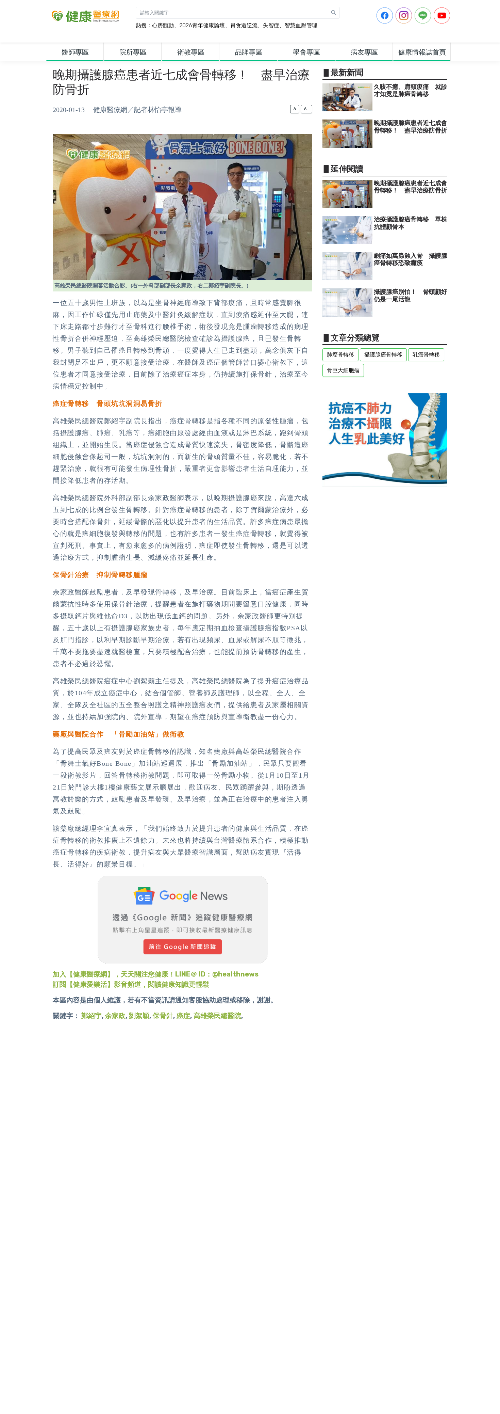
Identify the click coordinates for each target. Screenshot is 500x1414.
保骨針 (163, 1016)
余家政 (115, 1016)
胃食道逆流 (243, 25)
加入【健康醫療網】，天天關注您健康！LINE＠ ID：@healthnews (156, 974)
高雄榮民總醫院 (217, 1016)
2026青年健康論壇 (202, 25)
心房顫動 (163, 25)
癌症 (183, 1016)
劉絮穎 (139, 1016)
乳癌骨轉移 (426, 354)
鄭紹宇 (91, 1016)
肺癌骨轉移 (340, 354)
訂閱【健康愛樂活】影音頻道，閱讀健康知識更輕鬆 (131, 984)
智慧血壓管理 (301, 25)
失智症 (271, 25)
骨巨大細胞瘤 (343, 370)
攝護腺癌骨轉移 (383, 354)
